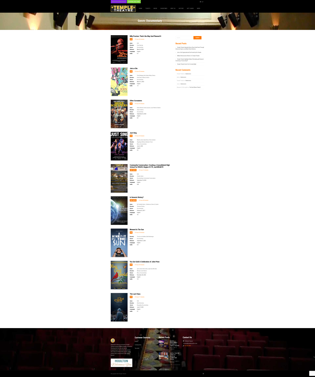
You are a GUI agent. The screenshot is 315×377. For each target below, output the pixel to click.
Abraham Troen (149, 142)
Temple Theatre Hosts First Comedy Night (186, 64)
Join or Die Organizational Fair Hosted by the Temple (189, 52)
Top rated (137, 348)
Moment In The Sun (137, 229)
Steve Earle (144, 268)
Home (140, 8)
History (181, 8)
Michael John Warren (142, 270)
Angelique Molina (141, 142)
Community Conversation (149, 178)
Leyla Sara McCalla (152, 268)
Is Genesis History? (137, 197)
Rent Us (173, 8)
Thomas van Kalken (141, 236)
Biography (139, 305)
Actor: (131, 43)
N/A (138, 43)
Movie (155, 8)
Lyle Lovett (139, 268)
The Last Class (135, 294)
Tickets (147, 8)
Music (138, 144)
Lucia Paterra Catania (155, 107)
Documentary (140, 47)
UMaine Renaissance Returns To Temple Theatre (188, 55)
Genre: (131, 47)
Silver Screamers (136, 101)
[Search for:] (184, 37)
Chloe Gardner (152, 140)
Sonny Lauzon (146, 107)
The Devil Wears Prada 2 (195, 87)
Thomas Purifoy (140, 206)
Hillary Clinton (152, 75)
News (198, 8)
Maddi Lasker (140, 140)
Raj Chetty (146, 75)
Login (202, 1)
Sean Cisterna (140, 109)
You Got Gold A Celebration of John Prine (144, 262)
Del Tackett (139, 204)
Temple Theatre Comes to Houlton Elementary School (174, 356)
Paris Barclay (140, 45)
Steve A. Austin (154, 204)
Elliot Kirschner (140, 303)
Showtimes (163, 8)
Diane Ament (140, 107)
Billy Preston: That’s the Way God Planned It (145, 36)
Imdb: (131, 53)
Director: (132, 45)
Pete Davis (139, 77)
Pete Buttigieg (140, 75)
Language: (132, 51)
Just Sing (133, 133)
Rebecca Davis (145, 77)
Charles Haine (140, 176)
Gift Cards (190, 8)
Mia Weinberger (150, 236)
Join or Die (133, 68)
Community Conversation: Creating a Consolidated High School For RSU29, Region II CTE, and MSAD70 (150, 166)
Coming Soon (138, 345)
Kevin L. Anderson (147, 204)
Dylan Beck (145, 140)
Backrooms (188, 73)
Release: (132, 49)
